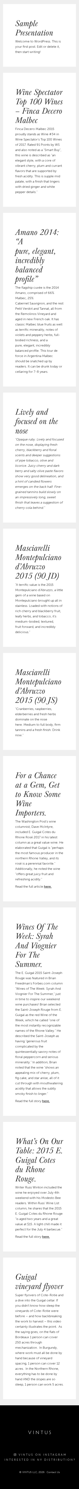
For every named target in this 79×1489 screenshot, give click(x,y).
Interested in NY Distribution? (40, 1459)
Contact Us (53, 1472)
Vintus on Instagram (42, 1454)
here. (48, 886)
